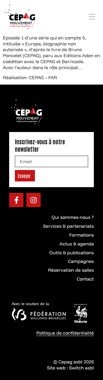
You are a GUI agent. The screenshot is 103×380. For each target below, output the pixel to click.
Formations (81, 235)
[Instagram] (33, 200)
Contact (85, 279)
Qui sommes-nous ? (73, 217)
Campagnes (81, 261)
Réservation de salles (71, 270)
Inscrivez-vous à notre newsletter (40, 145)
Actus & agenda (77, 244)
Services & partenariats (68, 226)
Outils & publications (71, 252)
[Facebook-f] (16, 200)
